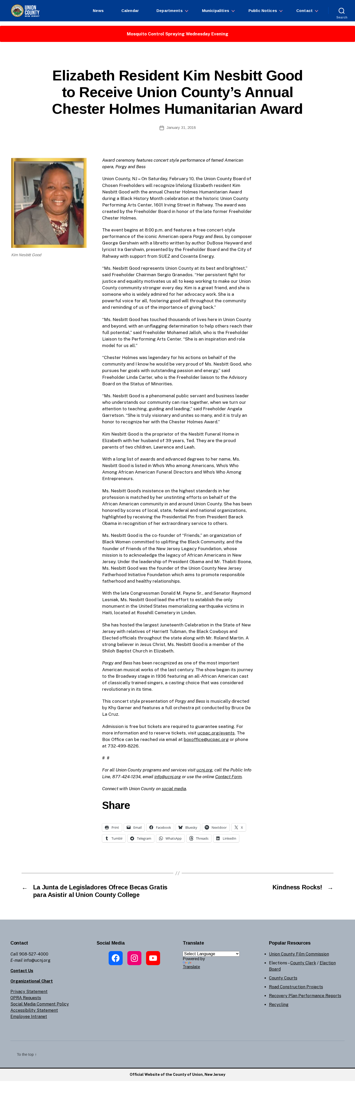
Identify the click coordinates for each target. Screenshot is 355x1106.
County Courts (283, 978)
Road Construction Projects (296, 986)
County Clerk (303, 962)
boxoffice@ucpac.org (206, 739)
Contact (304, 10)
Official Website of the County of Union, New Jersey (177, 1074)
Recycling (278, 1004)
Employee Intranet (28, 1016)
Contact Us (21, 970)
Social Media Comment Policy (39, 1004)
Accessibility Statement (34, 1010)
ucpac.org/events (216, 733)
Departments (169, 10)
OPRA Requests (25, 997)
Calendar (130, 10)
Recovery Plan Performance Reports (305, 995)
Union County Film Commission (299, 954)
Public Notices (262, 10)
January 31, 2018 (181, 127)
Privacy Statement (29, 991)
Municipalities (215, 10)
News (98, 10)
